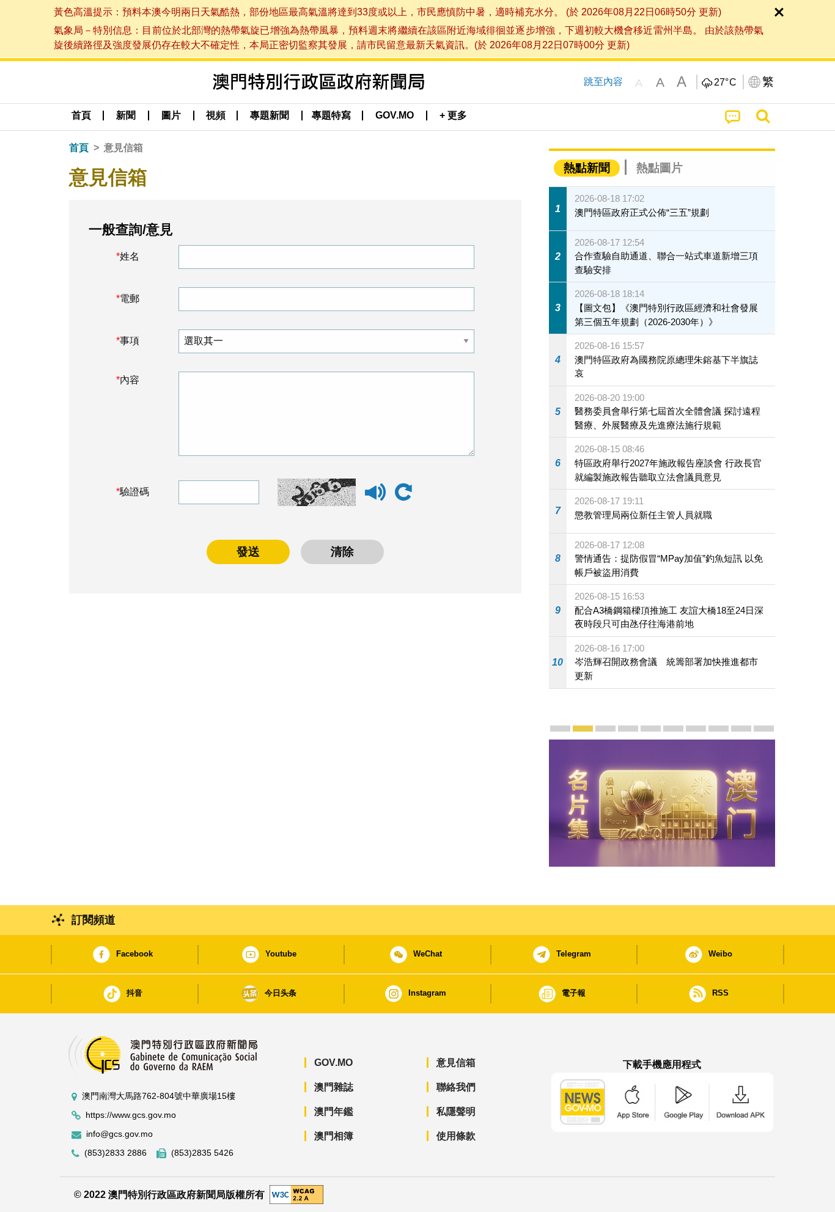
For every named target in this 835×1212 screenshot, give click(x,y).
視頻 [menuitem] (216, 115)
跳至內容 (603, 81)
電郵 (129, 298)
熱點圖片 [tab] (659, 167)
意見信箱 (456, 1062)
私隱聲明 (456, 1111)
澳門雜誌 (333, 1087)
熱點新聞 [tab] (587, 167)
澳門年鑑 (333, 1111)
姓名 (129, 256)
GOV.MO (333, 1062)
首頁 (79, 147)
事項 (129, 341)
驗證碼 (134, 492)
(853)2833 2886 (115, 1153)
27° (725, 82)
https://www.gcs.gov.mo (131, 1115)
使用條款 (456, 1136)
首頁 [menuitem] (81, 115)
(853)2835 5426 (202, 1153)
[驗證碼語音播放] (375, 498)
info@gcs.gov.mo (119, 1134)
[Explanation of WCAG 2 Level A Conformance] (296, 1194)
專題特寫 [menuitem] (331, 115)
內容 (129, 380)
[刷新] (403, 492)
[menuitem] (126, 115)
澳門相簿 (333, 1136)
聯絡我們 (456, 1087)
